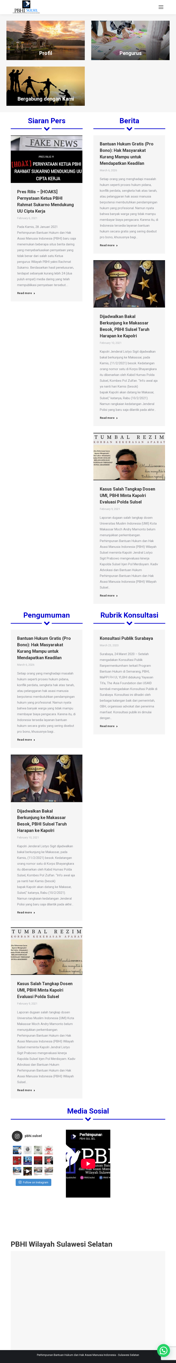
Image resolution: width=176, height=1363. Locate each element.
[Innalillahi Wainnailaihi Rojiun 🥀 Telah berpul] (38, 1150)
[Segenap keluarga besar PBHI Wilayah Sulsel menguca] (17, 1150)
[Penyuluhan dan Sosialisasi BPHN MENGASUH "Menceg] (38, 1171)
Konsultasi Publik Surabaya (126, 638)
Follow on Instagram (35, 1182)
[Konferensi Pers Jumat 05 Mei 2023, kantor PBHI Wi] (27, 1160)
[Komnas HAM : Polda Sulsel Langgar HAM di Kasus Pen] (17, 1160)
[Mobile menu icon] (161, 7)
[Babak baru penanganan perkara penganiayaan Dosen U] (38, 1160)
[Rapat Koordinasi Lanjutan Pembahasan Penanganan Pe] (17, 1171)
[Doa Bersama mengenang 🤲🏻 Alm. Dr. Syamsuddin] (27, 1150)
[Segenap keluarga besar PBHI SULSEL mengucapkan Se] (27, 1171)
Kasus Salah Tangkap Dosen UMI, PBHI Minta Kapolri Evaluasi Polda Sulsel (127, 495)
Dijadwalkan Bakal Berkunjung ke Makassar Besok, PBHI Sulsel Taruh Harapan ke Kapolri (124, 326)
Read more (24, 293)
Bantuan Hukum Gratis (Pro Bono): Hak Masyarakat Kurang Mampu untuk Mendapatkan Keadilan (126, 153)
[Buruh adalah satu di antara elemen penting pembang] (48, 1160)
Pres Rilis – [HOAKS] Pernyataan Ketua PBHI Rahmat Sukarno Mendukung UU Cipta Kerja (45, 201)
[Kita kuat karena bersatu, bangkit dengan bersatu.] (48, 1150)
